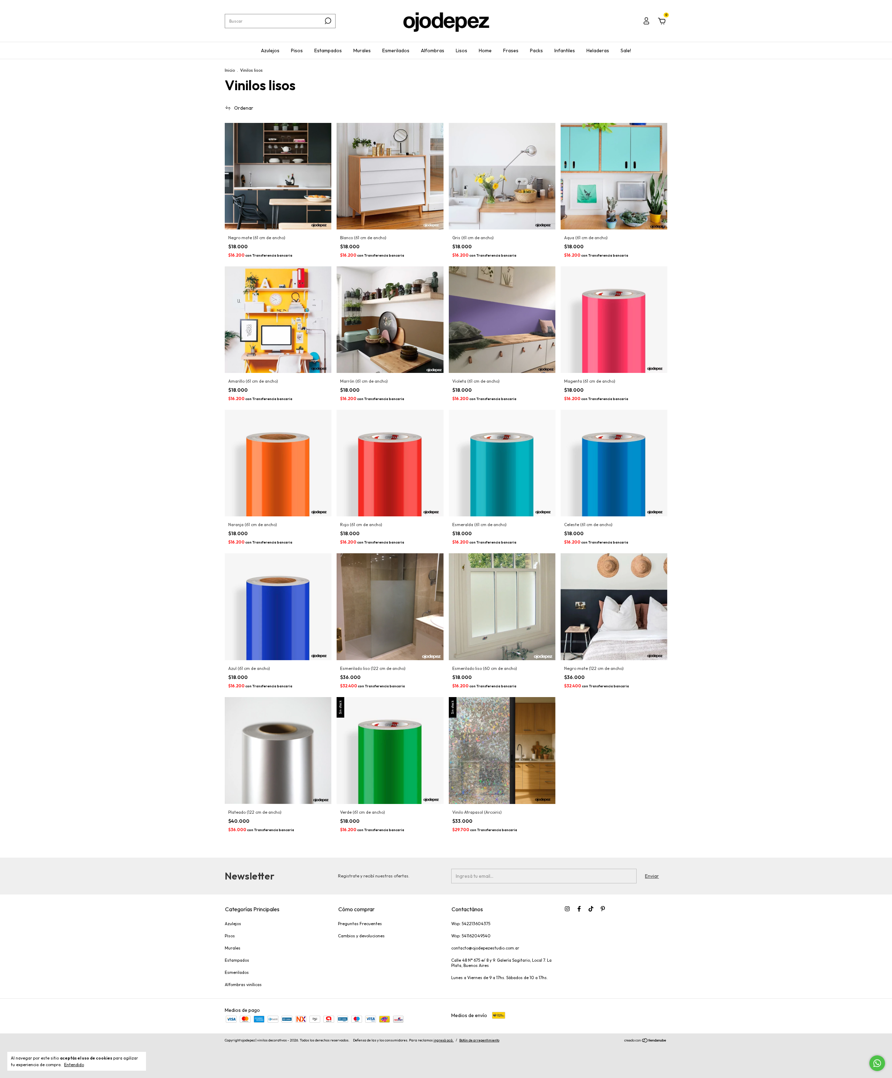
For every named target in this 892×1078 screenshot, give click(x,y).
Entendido (74, 1064)
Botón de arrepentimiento (479, 1040)
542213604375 (476, 923)
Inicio (230, 70)
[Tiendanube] (645, 1041)
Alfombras (432, 50)
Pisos (297, 50)
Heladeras (597, 50)
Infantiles (564, 50)
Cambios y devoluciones (361, 935)
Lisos (461, 50)
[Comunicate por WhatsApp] (877, 1063)
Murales (362, 50)
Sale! (626, 50)
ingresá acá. (443, 1040)
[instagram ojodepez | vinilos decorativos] (567, 909)
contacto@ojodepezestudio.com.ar (485, 948)
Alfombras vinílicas (243, 984)
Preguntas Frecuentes (360, 923)
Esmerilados (395, 50)
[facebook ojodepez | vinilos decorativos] (579, 909)
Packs (536, 50)
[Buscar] (327, 21)
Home (485, 50)
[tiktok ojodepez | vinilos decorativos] (591, 909)
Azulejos (270, 50)
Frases (510, 50)
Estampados (328, 50)
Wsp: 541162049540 (471, 935)
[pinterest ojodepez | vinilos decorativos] (603, 909)
